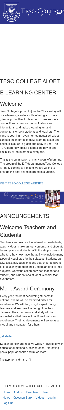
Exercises (32, 392)
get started (6, 336)
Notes (6, 397)
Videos (40, 397)
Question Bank (23, 397)
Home (6, 392)
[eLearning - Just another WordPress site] (33, 12)
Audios (18, 392)
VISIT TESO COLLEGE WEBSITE (22, 183)
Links (45, 392)
